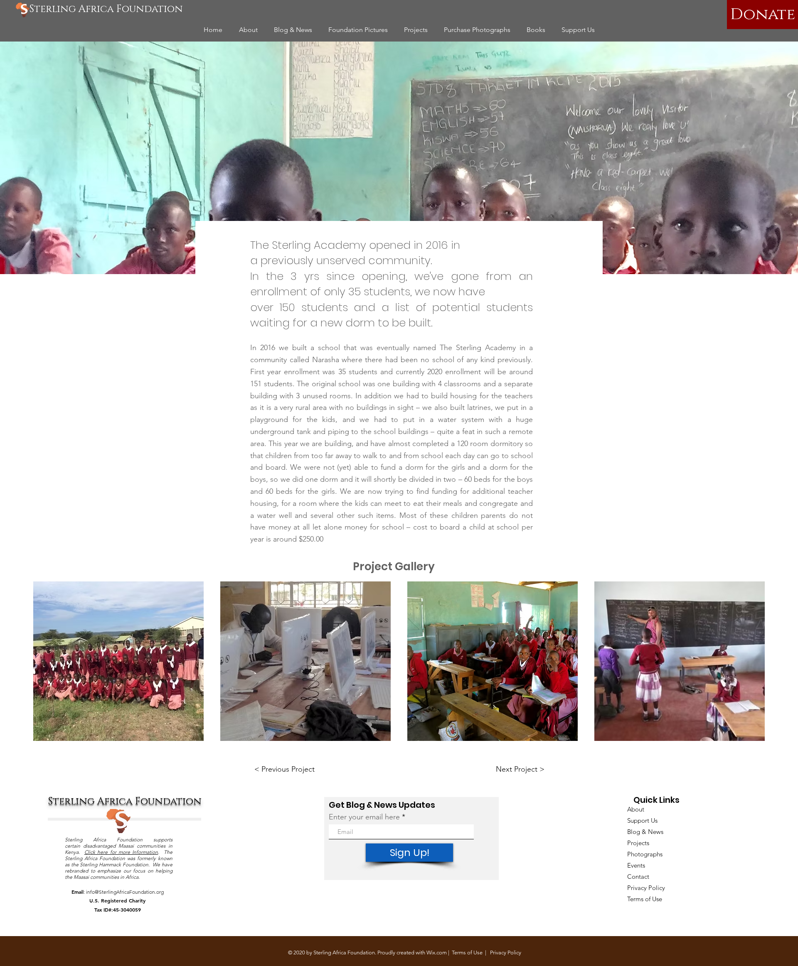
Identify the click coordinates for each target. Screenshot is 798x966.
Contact (638, 876)
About (635, 809)
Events (636, 865)
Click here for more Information (121, 852)
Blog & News (645, 832)
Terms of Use (644, 899)
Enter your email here (364, 817)
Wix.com (436, 952)
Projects (638, 843)
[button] (118, 661)
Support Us (642, 820)
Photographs (645, 854)
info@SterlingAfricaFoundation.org (125, 892)
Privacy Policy (646, 888)
